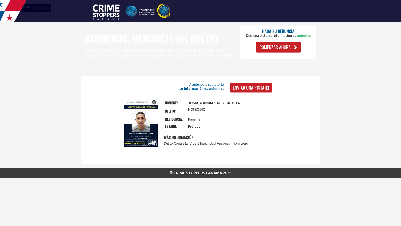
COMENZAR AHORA (275, 47)
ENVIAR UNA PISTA (249, 87)
